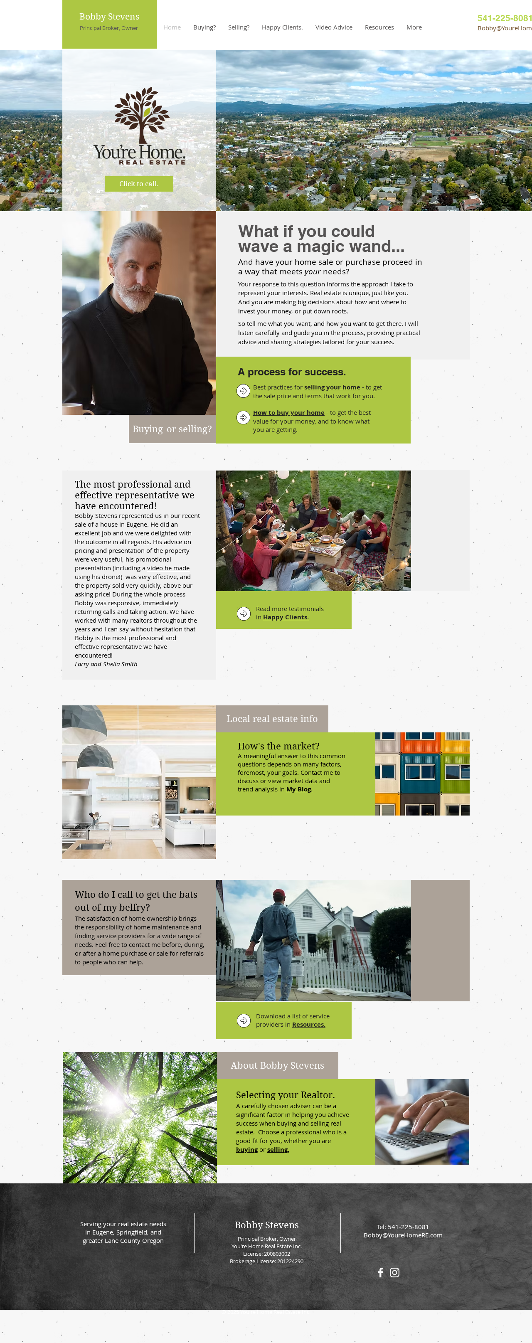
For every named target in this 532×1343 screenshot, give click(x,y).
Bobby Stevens (109, 17)
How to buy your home (289, 412)
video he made (168, 568)
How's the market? (279, 746)
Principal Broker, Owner (109, 28)
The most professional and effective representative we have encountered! (135, 495)
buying (247, 1149)
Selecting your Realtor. (285, 1094)
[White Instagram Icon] (394, 1272)
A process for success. (292, 371)
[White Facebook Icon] (380, 1272)
